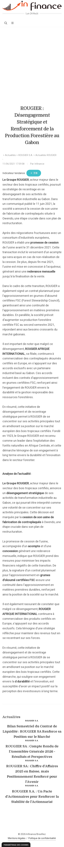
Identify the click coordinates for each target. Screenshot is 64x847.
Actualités (10, 155)
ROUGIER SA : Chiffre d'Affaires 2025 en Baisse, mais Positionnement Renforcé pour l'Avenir (32, 774)
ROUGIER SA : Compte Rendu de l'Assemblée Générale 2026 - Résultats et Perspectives (32, 751)
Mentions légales (16, 838)
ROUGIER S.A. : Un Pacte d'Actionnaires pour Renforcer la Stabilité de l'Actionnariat (32, 797)
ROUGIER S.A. (25, 155)
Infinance (39, 163)
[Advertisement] (32, 60)
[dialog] (16, 844)
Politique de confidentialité (42, 838)
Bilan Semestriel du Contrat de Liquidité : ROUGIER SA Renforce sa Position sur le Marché (32, 731)
